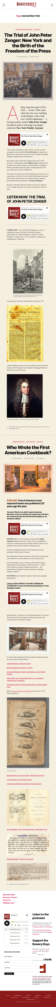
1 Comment (41, 458)
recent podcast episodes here (43, 930)
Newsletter (47, 997)
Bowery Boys (24, 56)
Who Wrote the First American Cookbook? (28, 450)
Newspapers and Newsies (24, 29)
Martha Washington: (20, 668)
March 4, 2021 (30, 458)
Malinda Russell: (20, 859)
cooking (21, 884)
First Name (7, 962)
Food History (30, 441)
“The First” (49, 927)
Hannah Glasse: (25, 776)
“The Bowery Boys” (37, 927)
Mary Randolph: (27, 829)
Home (7, 995)
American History (19, 441)
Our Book (48, 995)
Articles (29, 995)
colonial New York (13, 427)
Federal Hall (22, 427)
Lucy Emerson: (19, 780)
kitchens (26, 884)
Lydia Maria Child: (24, 784)
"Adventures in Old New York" (41, 978)
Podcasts (37, 29)
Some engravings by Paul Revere (21, 691)
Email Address (8, 956)
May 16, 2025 (35, 56)
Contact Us (14, 997)
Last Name (7, 967)
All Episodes (18, 995)
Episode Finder (9, 895)
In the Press (26, 997)
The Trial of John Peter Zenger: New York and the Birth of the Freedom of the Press (28, 43)
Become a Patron (10, 897)
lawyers (39, 427)
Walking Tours (8, 903)
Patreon (36, 997)
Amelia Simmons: (19, 664)
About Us (7, 900)
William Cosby (15, 428)
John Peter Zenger (31, 427)
